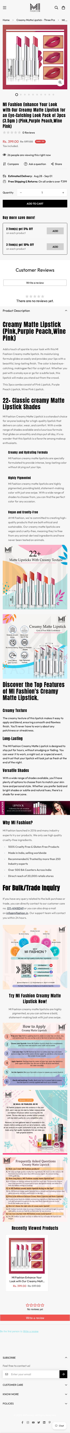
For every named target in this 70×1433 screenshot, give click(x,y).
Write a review (35, 282)
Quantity (8, 192)
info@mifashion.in (17, 913)
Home (6, 20)
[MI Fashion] (35, 7)
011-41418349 (15, 908)
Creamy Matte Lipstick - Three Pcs (35, 20)
